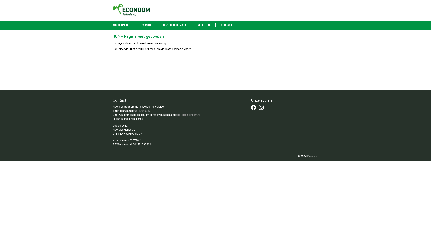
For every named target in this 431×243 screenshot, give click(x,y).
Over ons (146, 25)
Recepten (204, 25)
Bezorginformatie (175, 25)
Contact (226, 25)
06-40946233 (142, 110)
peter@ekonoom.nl (188, 114)
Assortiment (121, 25)
